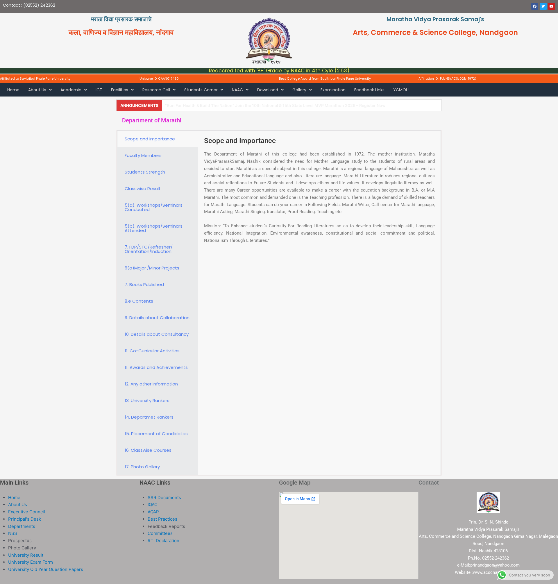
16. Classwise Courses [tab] (148, 450)
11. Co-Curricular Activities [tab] (152, 351)
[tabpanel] (319, 194)
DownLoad (267, 90)
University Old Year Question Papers (45, 569)
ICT (99, 90)
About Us (37, 90)
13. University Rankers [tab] (147, 400)
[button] (40, 90)
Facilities (119, 90)
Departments (21, 526)
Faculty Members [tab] (143, 155)
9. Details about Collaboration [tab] (157, 318)
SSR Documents (164, 497)
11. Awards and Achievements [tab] (156, 367)
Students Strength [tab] (145, 172)
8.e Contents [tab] (139, 301)
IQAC (153, 504)
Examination (333, 90)
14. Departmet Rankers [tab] (149, 417)
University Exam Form (30, 562)
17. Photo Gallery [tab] (142, 467)
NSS (12, 533)
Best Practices (162, 519)
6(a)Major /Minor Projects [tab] (152, 268)
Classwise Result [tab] (143, 188)
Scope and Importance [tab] (150, 139)
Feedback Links (369, 90)
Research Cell (156, 90)
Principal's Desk (24, 519)
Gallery (299, 90)
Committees (160, 533)
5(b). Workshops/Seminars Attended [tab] (154, 228)
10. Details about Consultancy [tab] (157, 334)
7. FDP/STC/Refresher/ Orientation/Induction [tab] (149, 249)
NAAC (237, 90)
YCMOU (401, 90)
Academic (70, 90)
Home (13, 90)
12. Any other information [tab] (151, 384)
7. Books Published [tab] (144, 284)
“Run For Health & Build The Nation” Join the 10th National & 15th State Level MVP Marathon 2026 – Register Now (275, 105)
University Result (25, 555)
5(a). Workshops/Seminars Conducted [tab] (154, 207)
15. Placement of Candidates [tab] (156, 434)
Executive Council (26, 512)
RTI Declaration (163, 540)
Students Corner (201, 90)
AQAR (153, 512)
